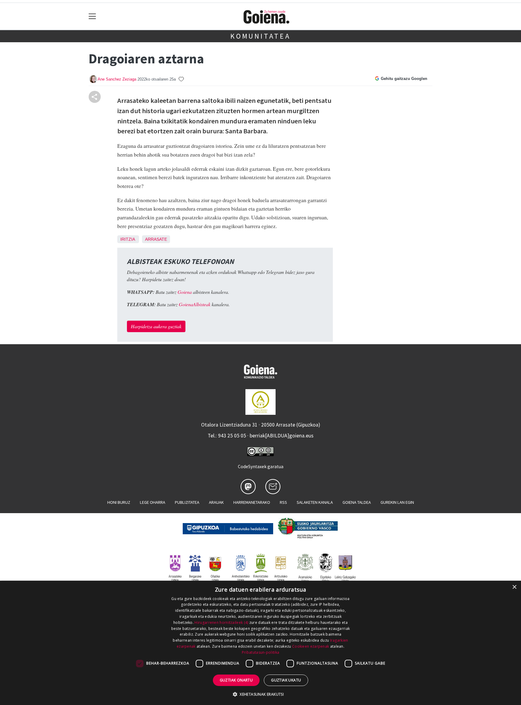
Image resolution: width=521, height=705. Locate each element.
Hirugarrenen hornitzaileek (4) (221, 622)
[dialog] (260, 643)
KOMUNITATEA (260, 36)
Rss (283, 502)
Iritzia (127, 239)
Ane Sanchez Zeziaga (117, 79)
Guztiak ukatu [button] (286, 680)
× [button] (514, 587)
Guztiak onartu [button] (236, 680)
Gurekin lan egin (397, 502)
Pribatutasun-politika (260, 652)
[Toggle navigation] (92, 16)
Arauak (216, 502)
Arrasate (156, 239)
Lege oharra (152, 502)
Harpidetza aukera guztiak (156, 326)
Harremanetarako (251, 502)
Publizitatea (187, 502)
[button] (260, 694)
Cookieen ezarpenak (310, 646)
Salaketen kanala (315, 502)
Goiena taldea (357, 502)
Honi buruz (118, 502)
